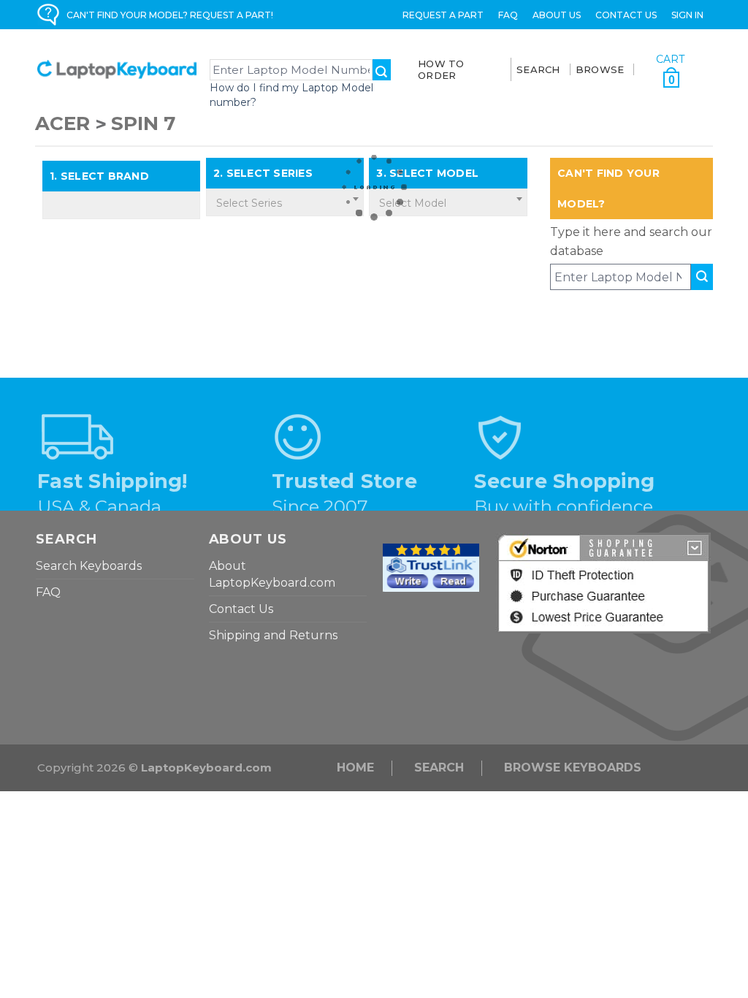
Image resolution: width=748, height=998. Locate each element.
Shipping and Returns (273, 635)
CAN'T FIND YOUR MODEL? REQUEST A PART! (169, 14)
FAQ (508, 14)
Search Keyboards (89, 566)
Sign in (687, 14)
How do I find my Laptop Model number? (291, 95)
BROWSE (600, 69)
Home (355, 767)
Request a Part (443, 14)
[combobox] (285, 202)
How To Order (441, 69)
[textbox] (284, 203)
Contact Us (626, 14)
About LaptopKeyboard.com (272, 574)
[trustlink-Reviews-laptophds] (431, 567)
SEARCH (538, 69)
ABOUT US (557, 14)
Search (439, 767)
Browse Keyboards (572, 767)
